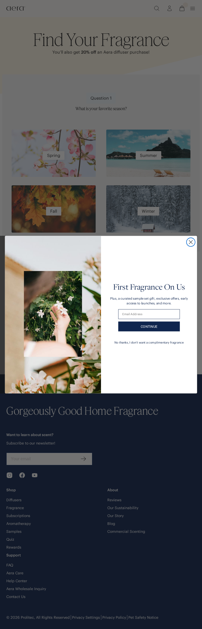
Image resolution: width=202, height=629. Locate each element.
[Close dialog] (190, 242)
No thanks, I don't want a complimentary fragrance (149, 342)
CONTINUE (149, 326)
